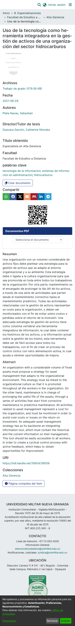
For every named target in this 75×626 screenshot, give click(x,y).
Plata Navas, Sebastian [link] (18, 113)
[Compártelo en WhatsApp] (6, 196)
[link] (22, 88)
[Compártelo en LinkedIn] (41, 196)
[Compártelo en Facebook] (13, 196)
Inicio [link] (6, 13)
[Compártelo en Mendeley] (34, 196)
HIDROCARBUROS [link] (43, 175)
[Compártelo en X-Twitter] (20, 196)
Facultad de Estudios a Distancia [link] (24, 17)
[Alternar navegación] (70, 4)
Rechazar (52, 620)
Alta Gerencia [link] (55, 17)
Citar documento (19, 183)
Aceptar (65, 620)
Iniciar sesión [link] (57, 4)
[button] (39, 5)
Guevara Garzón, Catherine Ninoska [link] (26, 129)
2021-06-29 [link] (10, 101)
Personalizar (9, 620)
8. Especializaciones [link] (27, 13)
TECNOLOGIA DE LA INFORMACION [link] (21, 171)
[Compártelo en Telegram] (47, 196)
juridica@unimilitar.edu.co (52, 552)
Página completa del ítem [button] (25, 483)
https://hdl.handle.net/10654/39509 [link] (26, 463)
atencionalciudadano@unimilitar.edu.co (37, 548)
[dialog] (37, 611)
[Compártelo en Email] (27, 196)
